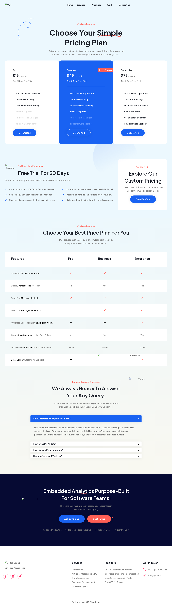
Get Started (25, 132)
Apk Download (71, 519)
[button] (86, 418)
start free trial (143, 199)
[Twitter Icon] (19, 576)
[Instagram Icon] (12, 576)
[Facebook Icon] (5, 576)
